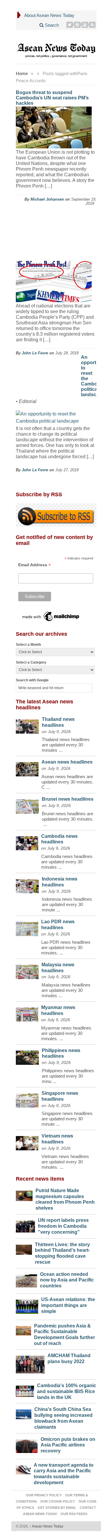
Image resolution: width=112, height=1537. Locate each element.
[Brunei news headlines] (27, 805)
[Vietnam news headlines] (27, 1141)
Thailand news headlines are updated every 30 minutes (66, 745)
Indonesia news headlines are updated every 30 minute (67, 904)
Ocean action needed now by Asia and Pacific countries (67, 1280)
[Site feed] (92, 24)
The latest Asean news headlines (44, 704)
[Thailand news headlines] (27, 725)
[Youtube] (85, 24)
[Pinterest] (77, 24)
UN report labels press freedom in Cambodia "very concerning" (63, 1226)
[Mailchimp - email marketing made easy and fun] (51, 616)
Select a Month (28, 644)
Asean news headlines (67, 761)
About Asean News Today (49, 15)
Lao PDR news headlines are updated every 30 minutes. (65, 947)
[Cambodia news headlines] (27, 841)
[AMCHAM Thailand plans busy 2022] (30, 1363)
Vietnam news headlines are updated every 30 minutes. (65, 1162)
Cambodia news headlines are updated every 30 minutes (67, 862)
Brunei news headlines (67, 799)
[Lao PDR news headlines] (27, 927)
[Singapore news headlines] (27, 1099)
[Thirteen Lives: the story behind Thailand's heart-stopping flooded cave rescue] (24, 1248)
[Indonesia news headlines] (27, 884)
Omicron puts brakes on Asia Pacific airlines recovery (68, 1445)
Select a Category (31, 662)
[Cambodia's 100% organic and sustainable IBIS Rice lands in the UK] (25, 1390)
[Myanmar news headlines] (27, 1013)
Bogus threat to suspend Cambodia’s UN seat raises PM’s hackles (52, 98)
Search (51, 25)
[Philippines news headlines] (27, 1056)
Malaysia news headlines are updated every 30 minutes (66, 990)
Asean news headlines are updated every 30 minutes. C (67, 782)
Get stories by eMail (57, 1507)
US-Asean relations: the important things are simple (68, 1305)
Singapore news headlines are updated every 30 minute (67, 1119)
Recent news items (40, 1179)
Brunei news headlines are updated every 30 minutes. (67, 816)
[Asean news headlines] (27, 767)
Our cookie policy (57, 1501)
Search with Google (32, 680)
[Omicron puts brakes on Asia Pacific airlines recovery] (27, 1444)
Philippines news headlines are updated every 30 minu (68, 1076)
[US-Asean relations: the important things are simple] (27, 1305)
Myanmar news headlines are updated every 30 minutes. (66, 1033)
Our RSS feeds (74, 1514)
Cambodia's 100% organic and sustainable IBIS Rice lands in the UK (66, 1391)
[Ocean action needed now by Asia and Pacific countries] (26, 1279)
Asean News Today (46, 1526)
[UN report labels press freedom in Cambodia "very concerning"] (25, 1225)
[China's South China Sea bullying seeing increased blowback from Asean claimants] (23, 1412)
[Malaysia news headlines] (27, 970)
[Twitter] (69, 24)
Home (22, 73)
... (60, 750)
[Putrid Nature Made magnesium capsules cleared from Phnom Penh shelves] (24, 1194)
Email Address (34, 565)
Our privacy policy (44, 1495)
